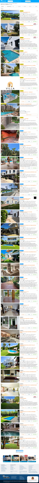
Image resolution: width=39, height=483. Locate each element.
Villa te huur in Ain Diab (23, 278)
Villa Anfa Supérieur (22, 466)
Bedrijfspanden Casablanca (4, 468)
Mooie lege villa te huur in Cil (24, 305)
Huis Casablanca (3, 466)
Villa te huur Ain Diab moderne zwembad (26, 158)
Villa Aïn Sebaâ (30, 466)
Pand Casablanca (6, 3)
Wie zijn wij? (21, 476)
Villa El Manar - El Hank (12, 468)
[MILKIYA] (26, 456)
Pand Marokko (2, 3)
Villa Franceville (30, 468)
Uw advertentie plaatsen (14, 476)
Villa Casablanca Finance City (22, 467)
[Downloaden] (6, 476)
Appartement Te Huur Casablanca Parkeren (33, 472)
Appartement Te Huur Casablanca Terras (24, 473)
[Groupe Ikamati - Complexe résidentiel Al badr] (16, 456)
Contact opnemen (22, 477)
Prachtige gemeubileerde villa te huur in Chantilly (27, 65)
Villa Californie (11, 467)
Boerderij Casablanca (3, 470)
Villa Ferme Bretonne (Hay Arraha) (23, 468)
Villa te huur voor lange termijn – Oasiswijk (26, 318)
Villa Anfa (11, 466)
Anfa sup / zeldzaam (23, 398)
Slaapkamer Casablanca (3, 467)
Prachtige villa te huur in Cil (24, 291)
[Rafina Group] (10, 456)
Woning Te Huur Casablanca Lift (13, 473)
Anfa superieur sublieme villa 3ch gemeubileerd (27, 265)
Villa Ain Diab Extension (31, 465)
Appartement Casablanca (3, 465)
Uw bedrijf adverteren (13, 477)
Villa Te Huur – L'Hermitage (24, 118)
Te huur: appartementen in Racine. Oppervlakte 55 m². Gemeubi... (25, 199)
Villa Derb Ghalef (30, 467)
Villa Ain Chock (11, 465)
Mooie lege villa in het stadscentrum (25, 145)
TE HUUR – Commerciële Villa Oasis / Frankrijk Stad (28, 78)
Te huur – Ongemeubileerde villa (25, 12)
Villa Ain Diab (21, 465)
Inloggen (23, 1)
